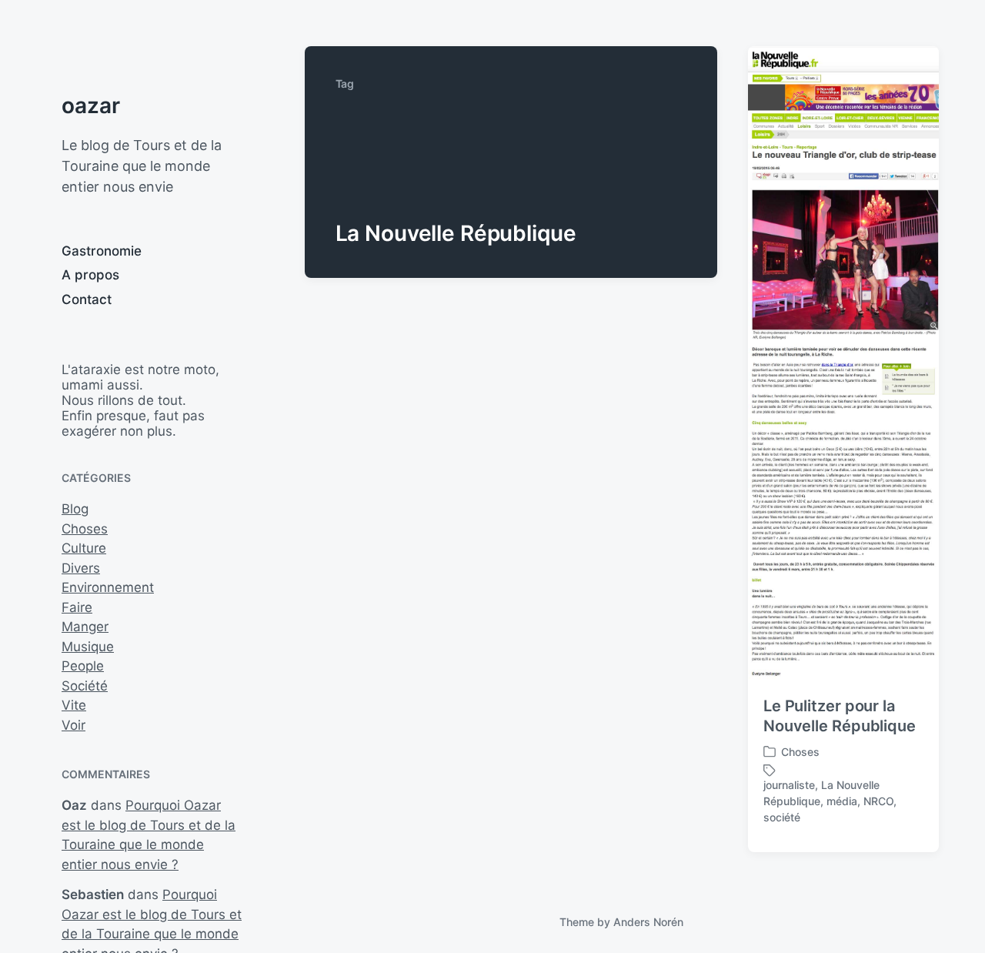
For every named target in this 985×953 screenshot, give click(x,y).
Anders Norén (648, 921)
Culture (84, 548)
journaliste (789, 784)
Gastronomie (102, 251)
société (781, 817)
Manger (85, 626)
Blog (75, 509)
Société (85, 686)
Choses (85, 529)
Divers (81, 568)
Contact (87, 299)
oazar (91, 105)
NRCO (878, 801)
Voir (73, 725)
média (841, 801)
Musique (88, 646)
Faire (77, 607)
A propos (90, 275)
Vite (74, 705)
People (83, 666)
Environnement (108, 587)
